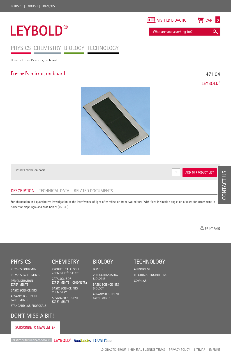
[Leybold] (39, 14)
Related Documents (93, 190)
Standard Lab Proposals (28, 305)
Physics (21, 261)
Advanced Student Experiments (24, 298)
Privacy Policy (179, 349)
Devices (98, 269)
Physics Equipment (24, 269)
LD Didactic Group (113, 349)
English (32, 6)
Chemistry (65, 261)
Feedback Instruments (82, 340)
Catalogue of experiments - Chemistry (69, 280)
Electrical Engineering (150, 275)
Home (14, 60)
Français (48, 6)
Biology (103, 261)
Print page (212, 228)
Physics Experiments (25, 275)
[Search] (215, 31)
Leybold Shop (63, 340)
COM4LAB (140, 280)
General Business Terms (147, 349)
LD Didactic (31, 340)
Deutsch (17, 6)
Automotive (142, 269)
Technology (149, 261)
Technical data (54, 190)
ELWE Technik (102, 340)
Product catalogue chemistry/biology (66, 271)
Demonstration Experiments (22, 282)
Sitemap (199, 349)
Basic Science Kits (24, 290)
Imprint (214, 349)
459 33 (63, 207)
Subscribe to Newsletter (35, 327)
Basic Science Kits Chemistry (65, 290)
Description (23, 190)
